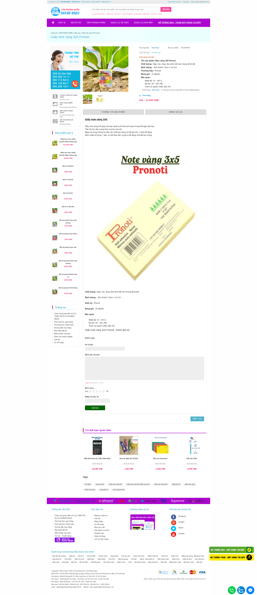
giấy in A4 (110, 14)
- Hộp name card (163, 559)
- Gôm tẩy (163, 562)
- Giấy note (55, 562)
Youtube (181, 533)
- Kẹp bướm (114, 556)
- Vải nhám (67, 559)
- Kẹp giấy (65, 562)
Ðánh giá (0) (176, 112)
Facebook (182, 516)
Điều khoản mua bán (62, 334)
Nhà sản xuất (99, 527)
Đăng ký (206, 2)
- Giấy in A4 (174, 556)
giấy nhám (146, 14)
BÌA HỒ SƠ (76, 22)
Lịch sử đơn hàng (101, 539)
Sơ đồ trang (58, 342)
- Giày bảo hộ (56, 559)
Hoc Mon (88, 484)
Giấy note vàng (90, 489)
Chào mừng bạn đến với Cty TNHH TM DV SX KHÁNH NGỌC (65, 316)
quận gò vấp (100, 484)
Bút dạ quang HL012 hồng (68, 288)
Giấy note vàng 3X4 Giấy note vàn (138, 484)
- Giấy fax (71, 556)
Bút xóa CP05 (192, 458)
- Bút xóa (73, 562)
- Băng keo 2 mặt (175, 562)
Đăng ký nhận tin (100, 516)
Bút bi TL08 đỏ (68, 179)
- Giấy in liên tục (152, 556)
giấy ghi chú (176, 484)
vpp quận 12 (104, 489)
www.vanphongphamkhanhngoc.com (102, 587)
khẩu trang (137, 14)
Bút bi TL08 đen (68, 166)
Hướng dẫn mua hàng (62, 328)
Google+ (181, 522)
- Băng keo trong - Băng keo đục (192, 556)
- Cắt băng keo (95, 562)
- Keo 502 (111, 559)
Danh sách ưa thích (174, 2)
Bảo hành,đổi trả (60, 331)
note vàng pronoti (118, 489)
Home (55, 23)
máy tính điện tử (127, 14)
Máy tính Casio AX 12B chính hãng (97, 458)
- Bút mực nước (188, 562)
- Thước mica (102, 556)
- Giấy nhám (101, 559)
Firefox (196, 579)
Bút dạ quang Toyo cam (68, 247)
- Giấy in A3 (175, 559)
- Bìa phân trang (139, 562)
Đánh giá (157, 53)
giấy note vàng (190, 484)
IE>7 (204, 579)
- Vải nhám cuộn (108, 562)
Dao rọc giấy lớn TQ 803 (129, 458)
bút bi (160, 14)
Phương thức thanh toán (63, 325)
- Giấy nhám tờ (152, 562)
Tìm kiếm (165, 9)
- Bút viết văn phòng (58, 556)
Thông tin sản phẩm (113, 112)
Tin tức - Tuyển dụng (63, 536)
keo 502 (153, 14)
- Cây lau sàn (125, 556)
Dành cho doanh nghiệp (63, 337)
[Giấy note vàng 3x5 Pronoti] (87, 99)
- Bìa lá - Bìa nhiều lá (146, 559)
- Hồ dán (133, 559)
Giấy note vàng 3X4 (115, 484)
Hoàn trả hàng (99, 536)
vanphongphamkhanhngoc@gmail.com (69, 587)
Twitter (180, 528)
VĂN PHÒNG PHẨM (96, 22)
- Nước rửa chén (138, 556)
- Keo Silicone (199, 559)
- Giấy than (90, 559)
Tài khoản (186, 2)
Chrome (200, 579)
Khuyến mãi (99, 533)
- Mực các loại (79, 559)
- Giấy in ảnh (120, 562)
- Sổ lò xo (80, 556)
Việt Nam (155, 48)
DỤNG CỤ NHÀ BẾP (143, 22)
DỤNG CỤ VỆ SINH (120, 22)
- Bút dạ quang (122, 559)
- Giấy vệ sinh (187, 559)
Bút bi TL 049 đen (68, 206)
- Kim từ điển (90, 556)
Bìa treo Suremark (160, 458)
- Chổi (129, 562)
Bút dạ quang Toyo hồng (68, 233)
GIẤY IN (62, 22)
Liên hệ (57, 340)
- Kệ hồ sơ (164, 556)
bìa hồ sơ (118, 14)
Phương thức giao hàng (63, 322)
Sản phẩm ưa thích (101, 530)
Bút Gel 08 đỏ (68, 193)
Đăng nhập (195, 2)
